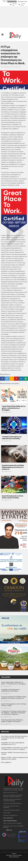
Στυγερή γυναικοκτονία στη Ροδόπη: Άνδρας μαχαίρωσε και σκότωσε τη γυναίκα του (13, 467)
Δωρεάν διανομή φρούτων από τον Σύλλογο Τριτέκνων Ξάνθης (13, 704)
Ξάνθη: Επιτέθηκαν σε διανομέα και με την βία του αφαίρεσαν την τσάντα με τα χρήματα (14, 748)
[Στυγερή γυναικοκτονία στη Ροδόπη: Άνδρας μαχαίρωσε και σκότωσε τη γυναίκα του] (14, 454)
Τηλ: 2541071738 (8, 818)
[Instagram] (12, 1)
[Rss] (16, 1)
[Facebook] (8, 1)
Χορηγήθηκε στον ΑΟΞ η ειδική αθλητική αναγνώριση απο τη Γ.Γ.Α (12, 743)
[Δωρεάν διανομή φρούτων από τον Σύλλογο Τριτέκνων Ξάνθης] (14, 485)
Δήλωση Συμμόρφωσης (14, 856)
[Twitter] (10, 1)
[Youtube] (14, 1)
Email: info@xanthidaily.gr (10, 820)
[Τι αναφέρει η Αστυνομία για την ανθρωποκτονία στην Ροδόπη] (14, 426)
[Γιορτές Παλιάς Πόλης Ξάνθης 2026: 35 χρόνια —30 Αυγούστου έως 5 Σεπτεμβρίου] (14, 395)
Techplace (14, 853)
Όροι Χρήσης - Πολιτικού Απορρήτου (14, 855)
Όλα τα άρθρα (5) (6, 762)
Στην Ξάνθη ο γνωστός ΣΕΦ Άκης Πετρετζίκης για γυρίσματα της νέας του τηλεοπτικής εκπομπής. (14, 737)
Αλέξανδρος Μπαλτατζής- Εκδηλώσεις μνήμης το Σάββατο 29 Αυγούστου (12, 720)
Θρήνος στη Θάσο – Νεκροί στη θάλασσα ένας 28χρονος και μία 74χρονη (14, 758)
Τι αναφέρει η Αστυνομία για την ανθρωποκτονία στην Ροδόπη (10, 690)
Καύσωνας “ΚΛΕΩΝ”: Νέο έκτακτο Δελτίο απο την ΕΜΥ (14, 753)
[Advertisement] (14, 17)
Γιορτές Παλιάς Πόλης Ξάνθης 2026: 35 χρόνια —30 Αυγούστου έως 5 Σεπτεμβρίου (13, 408)
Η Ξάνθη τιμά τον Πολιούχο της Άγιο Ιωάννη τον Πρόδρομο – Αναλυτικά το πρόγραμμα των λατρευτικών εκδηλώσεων (13, 712)
